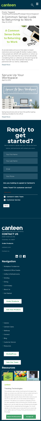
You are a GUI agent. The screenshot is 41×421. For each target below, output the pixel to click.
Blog (5, 338)
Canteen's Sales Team (15, 197)
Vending (6, 278)
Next (6, 206)
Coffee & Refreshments (12, 274)
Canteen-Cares (9, 327)
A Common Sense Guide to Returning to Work (19, 18)
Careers (6, 323)
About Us (7, 289)
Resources (7, 346)
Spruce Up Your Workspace (13, 76)
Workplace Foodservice (11, 266)
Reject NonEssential (14, 416)
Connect (7, 334)
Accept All (29, 416)
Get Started (8, 293)
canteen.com (6, 247)
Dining (6, 282)
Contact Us (5, 251)
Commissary (8, 285)
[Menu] (37, 3)
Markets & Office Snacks (12, 270)
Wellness (7, 330)
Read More (6, 65)
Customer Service (13, 200)
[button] (32, 5)
